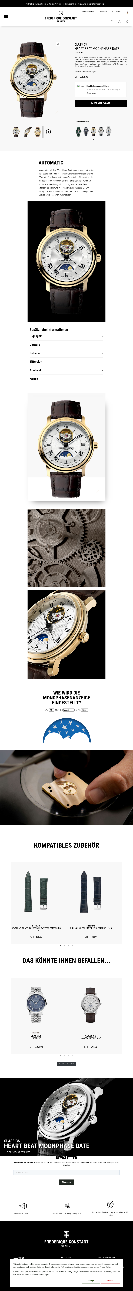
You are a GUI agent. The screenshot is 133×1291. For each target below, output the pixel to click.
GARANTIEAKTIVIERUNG (107, 1258)
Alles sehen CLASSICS (66, 1064)
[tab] (66, 336)
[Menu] (6, 16)
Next (126, 903)
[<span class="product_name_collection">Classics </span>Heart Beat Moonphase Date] (78, 131)
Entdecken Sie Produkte (18, 1152)
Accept (91, 1281)
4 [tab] (72, 945)
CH (127, 11)
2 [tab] (64, 945)
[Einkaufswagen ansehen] (127, 22)
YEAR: (78, 710)
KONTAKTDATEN (116, 11)
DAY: (46, 710)
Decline (110, 1281)
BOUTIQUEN (103, 11)
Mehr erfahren (91, 93)
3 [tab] (68, 945)
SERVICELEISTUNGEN (88, 11)
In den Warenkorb (100, 103)
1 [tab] (60, 945)
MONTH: (58, 710)
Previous (7, 903)
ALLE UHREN (19, 1258)
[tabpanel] (36, 903)
